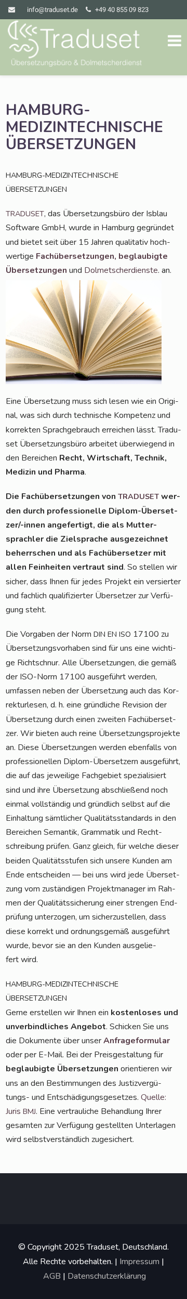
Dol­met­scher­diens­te (121, 270)
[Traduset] (76, 44)
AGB (52, 1276)
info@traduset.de (52, 10)
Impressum (139, 1261)
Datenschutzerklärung (107, 1276)
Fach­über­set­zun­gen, (76, 256)
